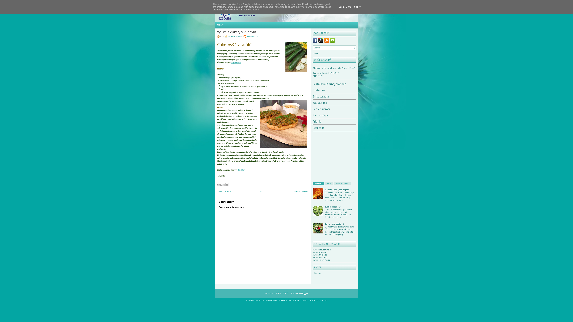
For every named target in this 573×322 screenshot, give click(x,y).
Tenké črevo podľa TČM (335, 224)
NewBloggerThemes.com (318, 300)
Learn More (345, 7)
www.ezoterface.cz (321, 252)
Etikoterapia (321, 96)
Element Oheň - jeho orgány (337, 189)
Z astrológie (320, 115)
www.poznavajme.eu (321, 260)
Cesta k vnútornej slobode (329, 84)
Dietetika (319, 90)
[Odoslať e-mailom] (218, 184)
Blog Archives (342, 183)
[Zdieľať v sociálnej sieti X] (224, 184)
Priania (317, 121)
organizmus (236, 62)
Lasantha (283, 300)
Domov (220, 25)
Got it (357, 7)
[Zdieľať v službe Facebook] (226, 184)
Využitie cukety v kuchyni (236, 32)
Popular (318, 183)
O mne (315, 53)
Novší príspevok (224, 191)
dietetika (231, 36)
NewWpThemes (259, 300)
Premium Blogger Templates (298, 300)
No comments (252, 36)
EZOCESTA (284, 293)
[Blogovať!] (221, 184)
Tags (329, 183)
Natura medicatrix (320, 257)
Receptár (239, 36)
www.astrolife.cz (320, 255)
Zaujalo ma (320, 103)
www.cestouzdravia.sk (322, 250)
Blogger (304, 293)
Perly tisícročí (321, 109)
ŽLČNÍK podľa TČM (333, 207)
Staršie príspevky (301, 191)
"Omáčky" (241, 170)
